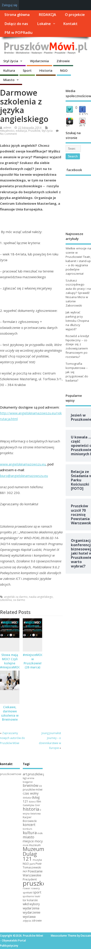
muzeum (35, 845)
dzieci (32, 801)
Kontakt (70, 23)
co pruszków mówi (32, 787)
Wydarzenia (39, 61)
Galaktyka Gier (31, 805)
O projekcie (75, 14)
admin (7, 127)
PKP (25, 871)
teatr (37, 896)
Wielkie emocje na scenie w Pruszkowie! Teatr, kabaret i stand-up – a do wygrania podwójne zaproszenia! (78, 260)
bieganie (28, 781)
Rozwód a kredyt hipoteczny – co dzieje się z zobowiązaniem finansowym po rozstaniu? (77, 346)
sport (37, 892)
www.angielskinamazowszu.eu (23, 464)
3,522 (83, 114)
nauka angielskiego (41, 597)
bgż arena (28, 778)
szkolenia (6, 600)
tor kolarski (30, 900)
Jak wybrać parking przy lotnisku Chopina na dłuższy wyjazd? (77, 320)
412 (82, 126)
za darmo (19, 600)
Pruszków (34, 131)
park (32, 863)
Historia (45, 70)
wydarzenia (31, 908)
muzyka (37, 859)
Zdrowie (63, 61)
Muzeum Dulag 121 (33, 853)
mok (25, 845)
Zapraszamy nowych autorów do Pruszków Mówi (12, 738)
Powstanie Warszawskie (33, 873)
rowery (35, 888)
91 (68, 126)
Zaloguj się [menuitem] (9, 5)
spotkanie (28, 896)
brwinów (30, 785)
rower (26, 888)
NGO (64, 70)
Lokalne (44, 23)
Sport (27, 70)
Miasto (9, 79)
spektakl (27, 892)
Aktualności (7, 131)
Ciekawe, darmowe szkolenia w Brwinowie (10, 713)
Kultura (9, 70)
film (38, 801)
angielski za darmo (16, 597)
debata (27, 797)
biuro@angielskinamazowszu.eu (24, 475)
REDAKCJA (47, 14)
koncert (29, 824)
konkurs (27, 828)
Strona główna (17, 14)
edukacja (21, 131)
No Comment (8, 134)
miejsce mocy (33, 841)
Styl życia (10, 61)
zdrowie (37, 920)
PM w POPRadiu (18, 32)
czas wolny (30, 793)
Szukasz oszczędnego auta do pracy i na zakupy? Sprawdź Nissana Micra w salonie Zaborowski (78, 292)
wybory (34, 904)
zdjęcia (27, 920)
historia (31, 809)
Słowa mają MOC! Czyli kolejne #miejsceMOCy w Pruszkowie (11, 665)
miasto (28, 837)
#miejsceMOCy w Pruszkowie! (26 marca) (34, 661)
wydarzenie (31, 912)
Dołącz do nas (16, 23)
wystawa (29, 916)
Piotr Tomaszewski (32, 866)
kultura (30, 832)
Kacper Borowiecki (30, 819)
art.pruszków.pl (34, 774)
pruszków (37, 883)
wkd (26, 904)
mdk (40, 833)
